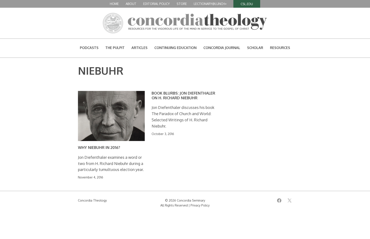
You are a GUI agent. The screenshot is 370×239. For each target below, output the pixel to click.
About (131, 4)
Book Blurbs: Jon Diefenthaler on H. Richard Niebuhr (183, 95)
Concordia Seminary (191, 200)
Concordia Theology (92, 200)
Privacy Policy (200, 205)
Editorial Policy (156, 4)
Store (182, 4)
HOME (114, 4)
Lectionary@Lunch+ (210, 4)
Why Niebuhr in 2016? (99, 147)
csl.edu (247, 4)
